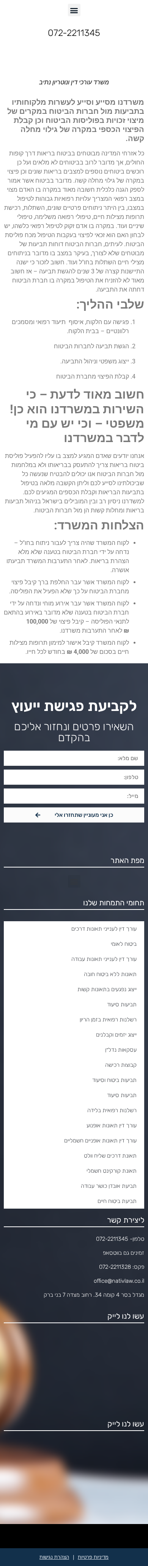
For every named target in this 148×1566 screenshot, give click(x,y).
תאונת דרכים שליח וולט (110, 1155)
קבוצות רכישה (121, 1065)
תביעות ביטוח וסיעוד (114, 1080)
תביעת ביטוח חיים (117, 1201)
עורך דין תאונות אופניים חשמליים (100, 1140)
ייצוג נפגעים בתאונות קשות (107, 989)
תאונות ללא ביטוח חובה (110, 974)
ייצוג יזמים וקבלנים (116, 1034)
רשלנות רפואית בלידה (112, 1110)
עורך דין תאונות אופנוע (112, 1125)
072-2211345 (112, 1238)
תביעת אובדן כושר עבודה (109, 1186)
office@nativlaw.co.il (119, 1280)
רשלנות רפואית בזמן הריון (108, 1019)
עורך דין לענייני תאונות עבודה (104, 959)
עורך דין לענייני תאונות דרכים (104, 928)
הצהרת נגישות (54, 1557)
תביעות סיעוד (122, 1004)
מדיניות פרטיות (93, 1557)
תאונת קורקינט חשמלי (112, 1170)
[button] (74, 10)
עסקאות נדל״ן (121, 1049)
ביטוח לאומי (124, 944)
